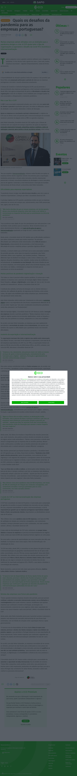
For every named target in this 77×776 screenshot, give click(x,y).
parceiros (25, 379)
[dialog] (38, 388)
